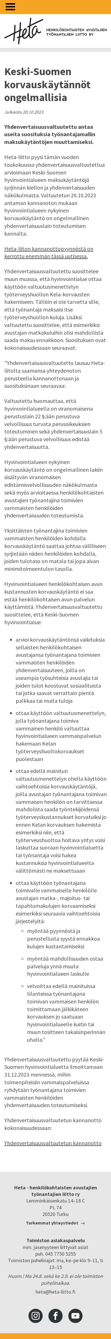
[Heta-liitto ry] (55, 31)
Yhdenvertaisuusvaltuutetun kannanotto (53, 1143)
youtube (75, 1316)
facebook (55, 1316)
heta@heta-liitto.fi (55, 1291)
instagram (35, 1316)
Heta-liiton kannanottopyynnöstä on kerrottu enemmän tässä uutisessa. (48, 252)
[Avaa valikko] (10, 7)
